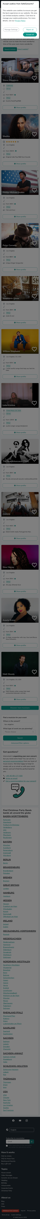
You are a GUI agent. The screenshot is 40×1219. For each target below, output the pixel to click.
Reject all (30, 29)
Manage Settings (11, 29)
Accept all (30, 34)
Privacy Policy (20, 21)
